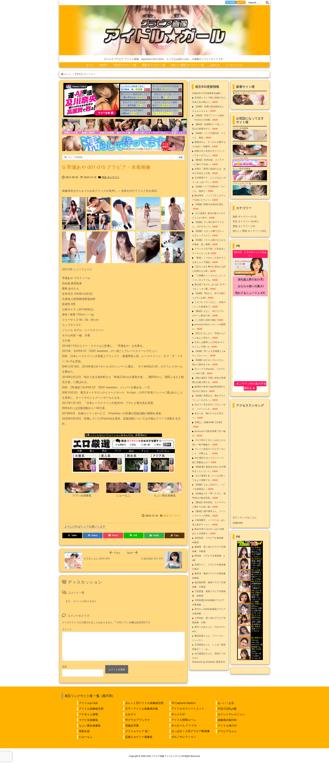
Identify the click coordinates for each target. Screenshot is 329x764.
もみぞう (130, 714)
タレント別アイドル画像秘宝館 (144, 703)
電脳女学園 (132, 725)
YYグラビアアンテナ (137, 720)
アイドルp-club (88, 703)
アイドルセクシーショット (187, 708)
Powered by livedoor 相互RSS (208, 661)
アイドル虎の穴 (227, 725)
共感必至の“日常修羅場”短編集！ (207, 93)
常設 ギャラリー (87, 74)
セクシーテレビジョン (231, 714)
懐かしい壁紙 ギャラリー (249, 230)
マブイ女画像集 (88, 720)
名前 (64, 666)
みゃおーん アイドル (184, 725)
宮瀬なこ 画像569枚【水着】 (208, 422)
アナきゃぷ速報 (88, 714)
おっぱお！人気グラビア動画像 (190, 731)
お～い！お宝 (226, 703)
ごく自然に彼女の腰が (205, 319)
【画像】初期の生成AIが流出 (208, 204)
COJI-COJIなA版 (227, 708)
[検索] (267, 3)
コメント (67, 629)
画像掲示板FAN (227, 720)
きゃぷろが (178, 714)
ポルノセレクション (183, 737)
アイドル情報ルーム (183, 720)
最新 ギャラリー (244, 216)
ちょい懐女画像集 (90, 725)
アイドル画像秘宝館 (91, 708)
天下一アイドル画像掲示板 (141, 708)
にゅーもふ (86, 737)
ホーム (67, 74)
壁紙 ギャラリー (244, 226)
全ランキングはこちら (245, 517)
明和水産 (84, 731)
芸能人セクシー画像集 (139, 737)
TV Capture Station (183, 703)
